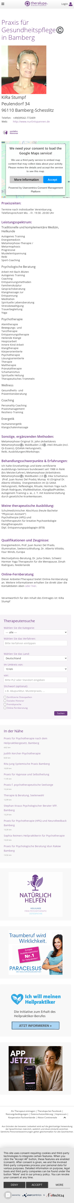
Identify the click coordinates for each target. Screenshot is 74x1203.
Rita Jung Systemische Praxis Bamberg (27, 763)
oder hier (30, 586)
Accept (52, 180)
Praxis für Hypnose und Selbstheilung (26, 774)
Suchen (60, 713)
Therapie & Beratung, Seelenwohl (24, 795)
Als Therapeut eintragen (23, 1111)
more (59, 1185)
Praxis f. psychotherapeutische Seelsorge (28, 784)
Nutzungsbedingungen (17, 1114)
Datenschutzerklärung (42, 1114)
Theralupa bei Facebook (49, 1111)
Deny (14, 1185)
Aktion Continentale (47, 1117)
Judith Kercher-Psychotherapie (22, 753)
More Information (26, 180)
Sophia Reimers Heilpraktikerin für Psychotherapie (34, 835)
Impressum (61, 1114)
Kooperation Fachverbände (21, 1117)
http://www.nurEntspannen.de (31, 121)
